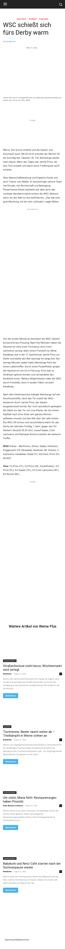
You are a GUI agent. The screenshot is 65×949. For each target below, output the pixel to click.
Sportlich (21, 19)
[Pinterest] (29, 109)
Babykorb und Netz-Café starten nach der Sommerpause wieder (32, 865)
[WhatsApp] (36, 109)
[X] (23, 109)
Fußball (32, 19)
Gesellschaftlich (10, 661)
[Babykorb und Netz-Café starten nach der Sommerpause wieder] (32, 845)
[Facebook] (16, 109)
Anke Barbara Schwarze (13, 805)
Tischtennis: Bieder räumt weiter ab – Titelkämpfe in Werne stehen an (29, 733)
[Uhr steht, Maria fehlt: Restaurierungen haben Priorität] (32, 779)
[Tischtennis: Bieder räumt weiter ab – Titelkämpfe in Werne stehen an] (32, 713)
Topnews (43, 19)
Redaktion (11, 41)
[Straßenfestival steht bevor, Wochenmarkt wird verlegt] (32, 647)
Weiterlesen (10, 696)
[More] (43, 109)
